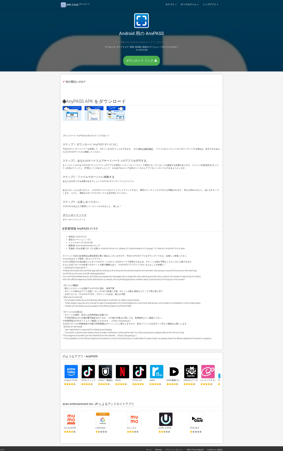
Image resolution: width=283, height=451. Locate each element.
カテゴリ (170, 4)
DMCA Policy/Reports (195, 450)
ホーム (149, 450)
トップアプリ (210, 4)
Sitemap (158, 450)
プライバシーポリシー (174, 450)
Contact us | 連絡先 (215, 450)
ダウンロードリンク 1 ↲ (74, 219)
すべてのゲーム (189, 4)
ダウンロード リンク (140, 60)
